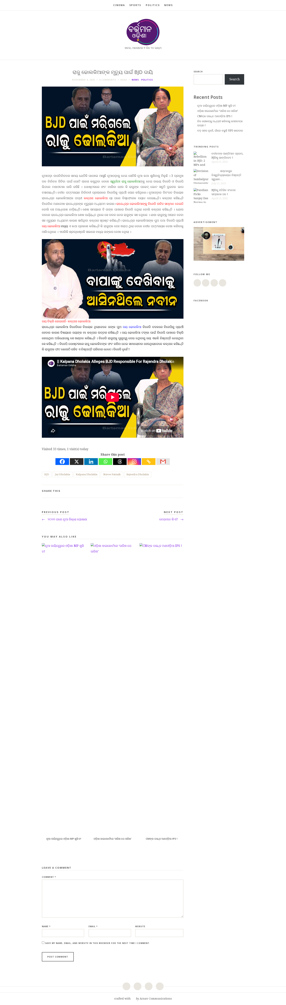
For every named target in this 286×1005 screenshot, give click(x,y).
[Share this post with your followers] (168, 491)
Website (140, 926)
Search (198, 71)
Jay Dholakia (62, 474)
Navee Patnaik (112, 474)
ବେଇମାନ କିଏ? (171, 519)
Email (93, 926)
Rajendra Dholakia (137, 474)
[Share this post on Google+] (174, 491)
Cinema (119, 5)
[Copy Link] (148, 461)
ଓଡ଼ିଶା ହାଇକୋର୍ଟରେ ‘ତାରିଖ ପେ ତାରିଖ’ (217, 110)
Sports (135, 5)
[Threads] (120, 461)
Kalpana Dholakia (86, 474)
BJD (46, 474)
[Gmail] (163, 461)
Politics (153, 5)
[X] (76, 461)
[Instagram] (134, 461)
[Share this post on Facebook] (162, 491)
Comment (49, 877)
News (168, 5)
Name (46, 926)
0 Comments (107, 79)
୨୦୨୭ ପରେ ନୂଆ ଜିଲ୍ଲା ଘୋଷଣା (64, 519)
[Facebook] (62, 461)
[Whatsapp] (105, 461)
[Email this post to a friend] (180, 491)
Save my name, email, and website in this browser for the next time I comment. (97, 943)
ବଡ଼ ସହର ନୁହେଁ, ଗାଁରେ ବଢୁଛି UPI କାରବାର (220, 130)
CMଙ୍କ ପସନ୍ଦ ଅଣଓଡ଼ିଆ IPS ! (214, 116)
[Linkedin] (91, 461)
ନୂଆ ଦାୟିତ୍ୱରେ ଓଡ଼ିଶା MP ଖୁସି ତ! (216, 105)
